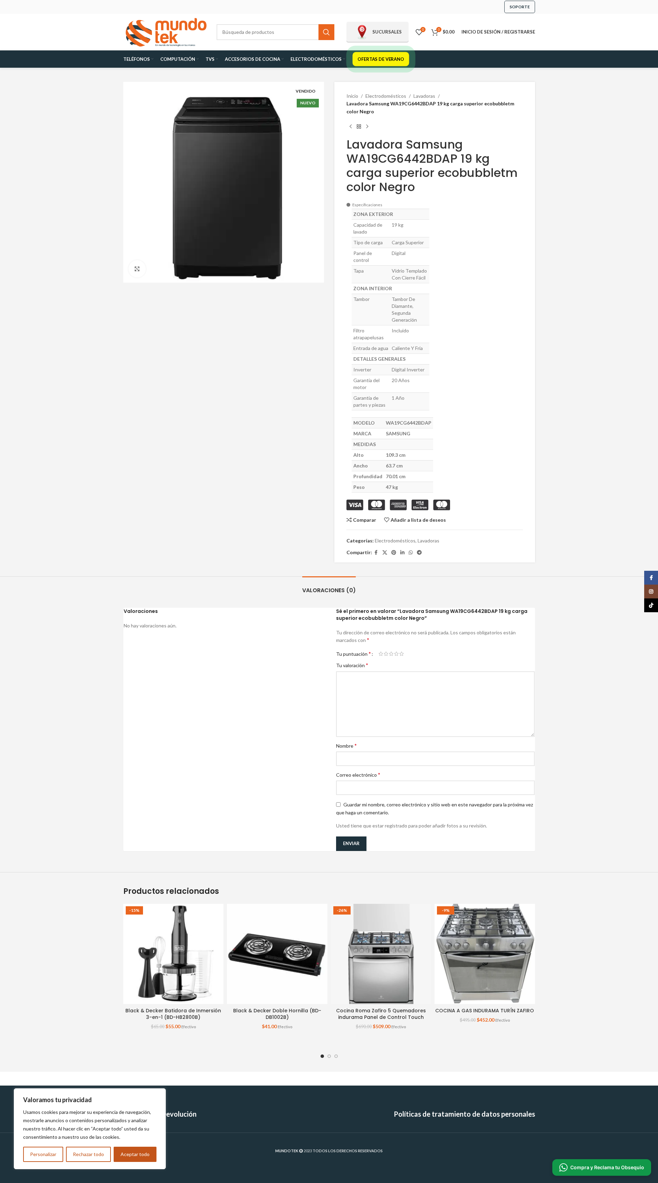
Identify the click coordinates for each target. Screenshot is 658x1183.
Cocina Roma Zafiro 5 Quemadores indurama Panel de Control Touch (381, 1014)
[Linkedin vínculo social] (402, 552)
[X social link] (384, 552)
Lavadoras (424, 96)
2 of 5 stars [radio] (386, 653)
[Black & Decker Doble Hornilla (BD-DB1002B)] (277, 954)
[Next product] (367, 126)
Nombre (346, 745)
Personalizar (43, 1154)
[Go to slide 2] (329, 1056)
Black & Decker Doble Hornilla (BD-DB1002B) (277, 1014)
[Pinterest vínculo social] (393, 552)
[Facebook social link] (376, 552)
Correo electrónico (358, 774)
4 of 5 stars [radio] (396, 653)
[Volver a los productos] (359, 126)
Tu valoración (352, 665)
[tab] (329, 586)
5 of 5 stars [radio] (401, 653)
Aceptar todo (135, 1154)
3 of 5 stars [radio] (391, 653)
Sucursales (387, 32)
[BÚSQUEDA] (326, 32)
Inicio (352, 96)
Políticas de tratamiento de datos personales (464, 1114)
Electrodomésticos (385, 96)
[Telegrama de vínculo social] (419, 552)
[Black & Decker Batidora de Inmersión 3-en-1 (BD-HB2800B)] (173, 954)
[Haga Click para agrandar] (137, 268)
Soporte (519, 6)
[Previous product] (350, 126)
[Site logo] (166, 31)
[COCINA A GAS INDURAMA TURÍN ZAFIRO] (485, 954)
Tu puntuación (353, 653)
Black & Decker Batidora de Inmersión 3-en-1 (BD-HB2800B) (173, 1014)
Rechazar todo (88, 1154)
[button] (601, 1167)
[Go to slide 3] (336, 1056)
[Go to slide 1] (322, 1056)
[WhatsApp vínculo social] (411, 552)
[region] (90, 1128)
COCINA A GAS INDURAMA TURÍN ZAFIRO (484, 1010)
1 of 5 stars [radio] (380, 653)
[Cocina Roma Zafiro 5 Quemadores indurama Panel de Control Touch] (381, 954)
